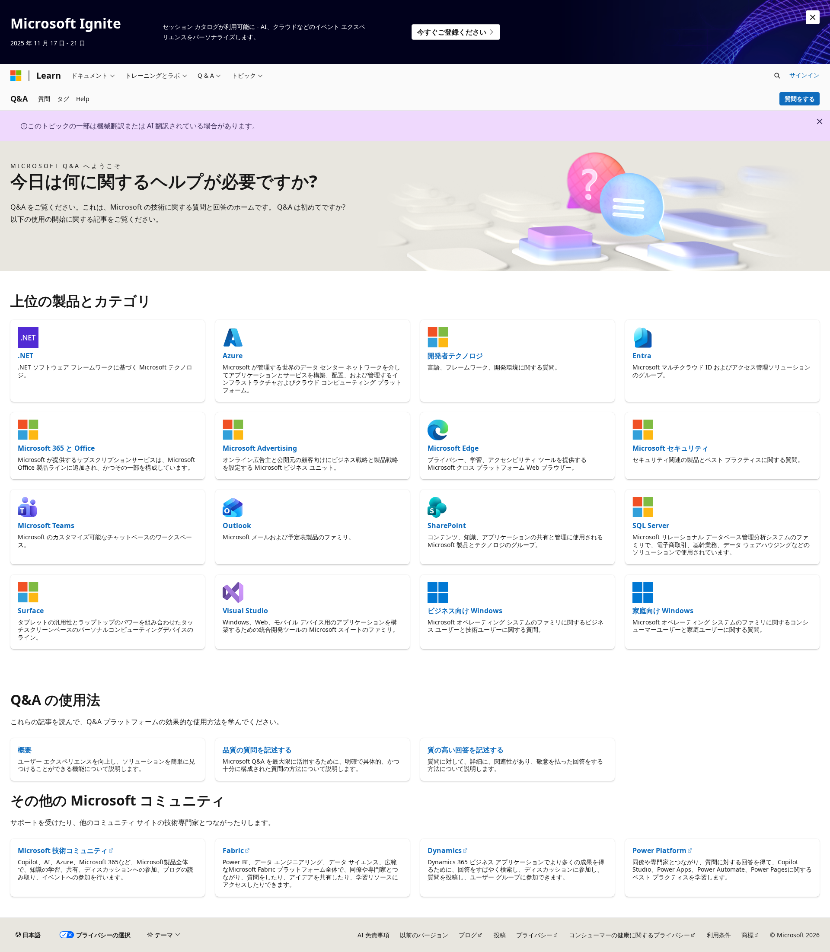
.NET (25, 355)
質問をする (800, 99)
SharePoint (447, 525)
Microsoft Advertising (260, 448)
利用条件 (719, 935)
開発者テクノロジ (455, 355)
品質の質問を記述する (257, 749)
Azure (233, 355)
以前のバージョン (424, 935)
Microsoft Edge (453, 448)
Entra (641, 355)
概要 (25, 749)
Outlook (237, 525)
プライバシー (534, 935)
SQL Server (650, 525)
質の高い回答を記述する (466, 749)
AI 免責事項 (373, 935)
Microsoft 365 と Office (56, 448)
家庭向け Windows (662, 610)
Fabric (233, 850)
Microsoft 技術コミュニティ (63, 850)
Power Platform (659, 850)
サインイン (804, 75)
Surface (31, 610)
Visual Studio (245, 610)
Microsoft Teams (46, 525)
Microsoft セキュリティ (670, 448)
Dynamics (445, 850)
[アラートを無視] (813, 17)
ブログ (468, 935)
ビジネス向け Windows (465, 610)
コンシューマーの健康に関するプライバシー (629, 935)
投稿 (500, 935)
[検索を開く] (777, 75)
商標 (747, 935)
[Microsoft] (16, 75)
